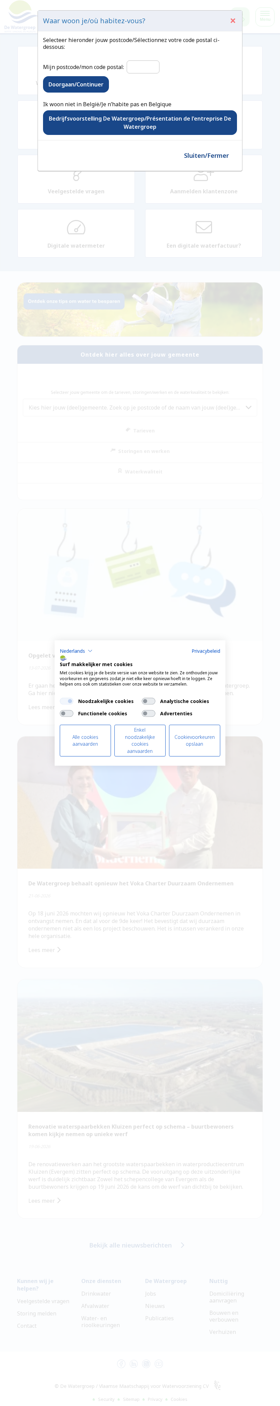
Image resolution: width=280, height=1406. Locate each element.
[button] (76, 651)
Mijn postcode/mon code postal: (83, 67)
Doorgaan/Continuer (75, 84)
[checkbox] (66, 701)
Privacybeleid (206, 651)
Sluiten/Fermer (206, 155)
